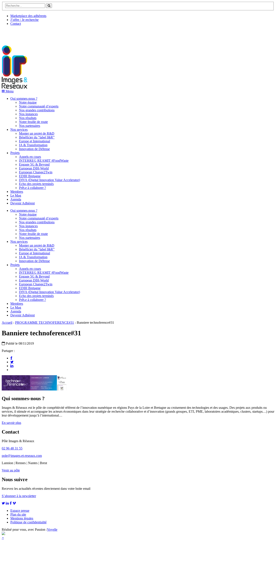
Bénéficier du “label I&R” (37, 137)
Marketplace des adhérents (28, 16)
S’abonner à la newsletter (19, 496)
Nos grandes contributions (37, 110)
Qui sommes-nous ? (23, 98)
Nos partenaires (29, 126)
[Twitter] (12, 362)
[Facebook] (11, 358)
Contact (15, 23)
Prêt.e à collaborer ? (32, 188)
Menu (9, 91)
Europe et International (34, 141)
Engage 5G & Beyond (34, 164)
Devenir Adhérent (22, 203)
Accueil (7, 322)
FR (34, 34)
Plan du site (18, 514)
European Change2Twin (35, 172)
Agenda (15, 199)
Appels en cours (30, 157)
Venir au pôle (11, 470)
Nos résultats (27, 118)
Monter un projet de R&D (36, 133)
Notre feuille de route (33, 122)
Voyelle (52, 529)
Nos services (19, 129)
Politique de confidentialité (28, 522)
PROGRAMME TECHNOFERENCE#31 (44, 322)
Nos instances (28, 114)
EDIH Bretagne (30, 176)
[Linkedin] (11, 365)
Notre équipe (28, 102)
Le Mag (15, 195)
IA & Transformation (33, 145)
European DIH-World (34, 168)
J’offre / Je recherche (24, 20)
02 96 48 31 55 (12, 448)
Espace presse (19, 510)
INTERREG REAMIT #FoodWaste (44, 160)
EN (18, 34)
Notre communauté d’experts (38, 106)
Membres (16, 191)
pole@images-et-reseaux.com (22, 455)
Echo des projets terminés (36, 184)
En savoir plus (11, 423)
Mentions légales (21, 518)
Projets (15, 153)
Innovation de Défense (34, 149)
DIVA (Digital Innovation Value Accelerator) (49, 180)
